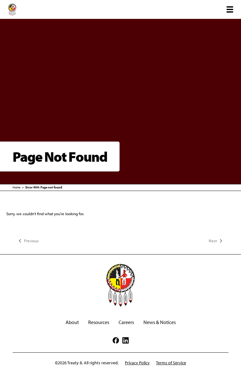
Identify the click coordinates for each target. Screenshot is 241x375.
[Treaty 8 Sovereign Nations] (12, 9)
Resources (98, 322)
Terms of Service (171, 363)
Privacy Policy (137, 363)
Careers (126, 322)
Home (16, 187)
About (72, 322)
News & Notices (159, 322)
